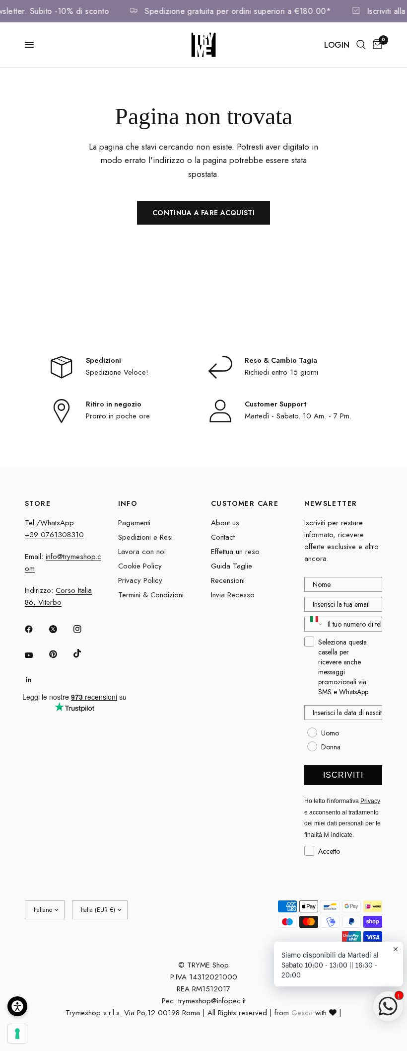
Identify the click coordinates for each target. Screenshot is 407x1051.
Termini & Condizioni (151, 594)
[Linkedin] (36, 680)
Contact (223, 537)
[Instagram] (84, 629)
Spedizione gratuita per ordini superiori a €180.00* (243, 11)
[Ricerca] (361, 44)
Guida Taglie (231, 566)
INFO (128, 503)
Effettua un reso (235, 551)
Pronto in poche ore (118, 415)
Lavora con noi (142, 551)
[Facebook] (36, 629)
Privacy (370, 801)
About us (225, 522)
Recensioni (228, 580)
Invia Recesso (233, 594)
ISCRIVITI (343, 775)
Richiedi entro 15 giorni (281, 372)
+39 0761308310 (54, 534)
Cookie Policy (140, 566)
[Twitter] (60, 629)
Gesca (302, 1012)
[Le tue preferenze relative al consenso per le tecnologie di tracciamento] (17, 1033)
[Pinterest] (60, 654)
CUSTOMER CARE (244, 503)
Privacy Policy (140, 580)
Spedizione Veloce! (117, 372)
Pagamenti (134, 522)
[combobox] (314, 624)
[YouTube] (36, 655)
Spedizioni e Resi (145, 537)
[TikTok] (84, 653)
